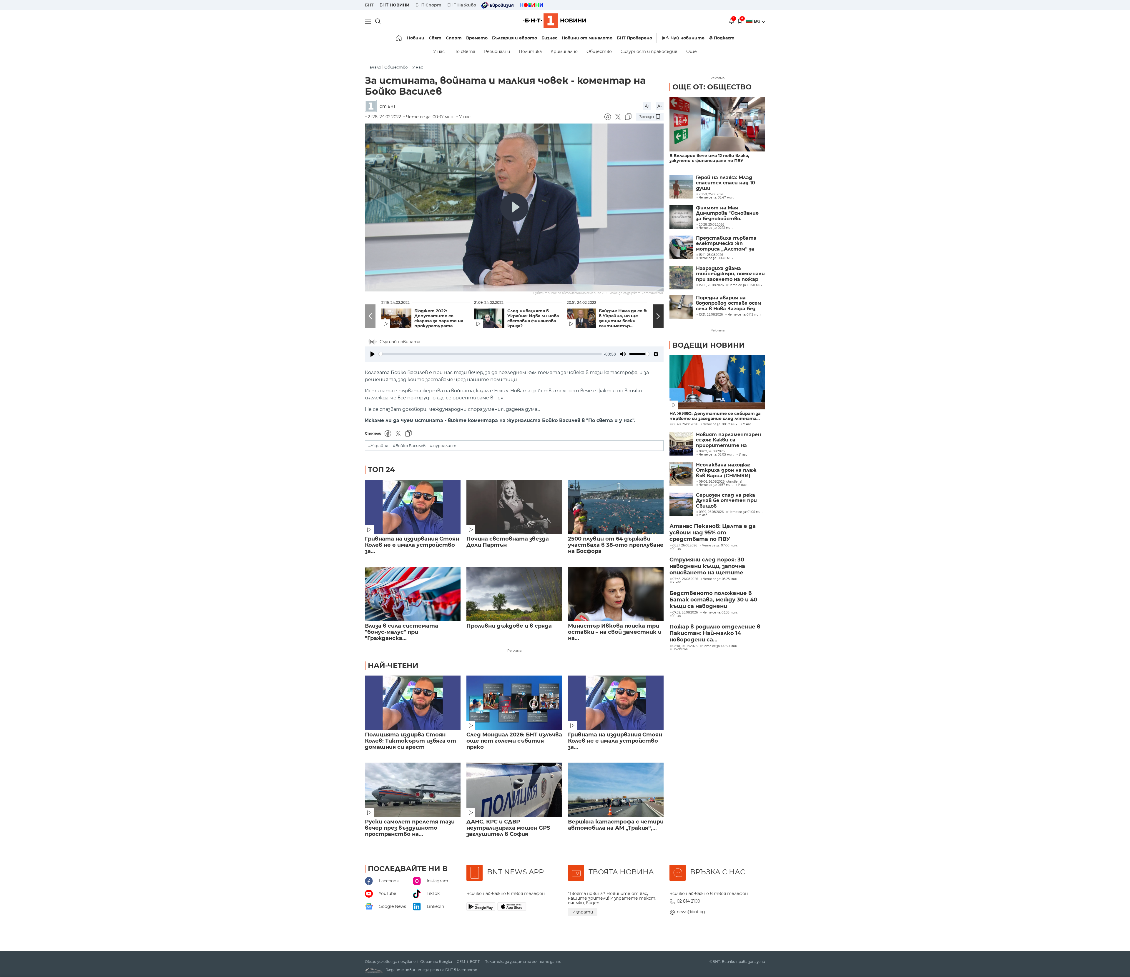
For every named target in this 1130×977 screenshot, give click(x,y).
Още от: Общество (712, 87)
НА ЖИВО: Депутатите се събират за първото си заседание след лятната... (714, 416)
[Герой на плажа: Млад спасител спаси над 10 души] (681, 187)
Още (691, 51)
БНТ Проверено (634, 38)
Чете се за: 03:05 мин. (716, 454)
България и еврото (514, 38)
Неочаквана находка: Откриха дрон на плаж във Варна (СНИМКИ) (726, 470)
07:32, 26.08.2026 (685, 612)
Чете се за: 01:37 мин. (716, 485)
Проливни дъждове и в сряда (509, 626)
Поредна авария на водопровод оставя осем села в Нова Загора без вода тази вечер (728, 303)
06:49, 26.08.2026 (685, 424)
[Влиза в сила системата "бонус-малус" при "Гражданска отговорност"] (413, 594)
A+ (647, 106)
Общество (599, 51)
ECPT (475, 962)
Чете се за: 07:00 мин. (719, 545)
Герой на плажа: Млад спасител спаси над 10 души (725, 183)
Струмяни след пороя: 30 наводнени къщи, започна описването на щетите (707, 566)
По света (464, 51)
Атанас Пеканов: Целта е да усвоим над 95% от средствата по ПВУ (712, 532)
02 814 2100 (688, 901)
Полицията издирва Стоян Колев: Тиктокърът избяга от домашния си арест (410, 741)
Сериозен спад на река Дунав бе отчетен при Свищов (726, 501)
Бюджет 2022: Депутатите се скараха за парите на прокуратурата (438, 319)
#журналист (443, 446)
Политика (530, 51)
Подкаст (724, 38)
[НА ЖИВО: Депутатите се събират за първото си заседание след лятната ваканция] (717, 382)
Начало (373, 67)
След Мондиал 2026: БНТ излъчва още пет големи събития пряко (514, 741)
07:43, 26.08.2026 (685, 579)
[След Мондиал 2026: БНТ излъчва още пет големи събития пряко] (514, 703)
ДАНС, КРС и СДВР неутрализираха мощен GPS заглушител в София (508, 828)
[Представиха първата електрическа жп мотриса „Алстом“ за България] (681, 247)
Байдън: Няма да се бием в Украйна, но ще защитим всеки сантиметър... (627, 319)
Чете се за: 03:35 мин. (720, 612)
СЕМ (461, 962)
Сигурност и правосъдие (649, 51)
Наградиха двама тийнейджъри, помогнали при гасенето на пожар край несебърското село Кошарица (730, 274)
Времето (477, 38)
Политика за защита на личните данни (522, 962)
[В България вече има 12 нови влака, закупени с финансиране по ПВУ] (717, 124)
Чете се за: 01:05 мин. (746, 512)
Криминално (564, 51)
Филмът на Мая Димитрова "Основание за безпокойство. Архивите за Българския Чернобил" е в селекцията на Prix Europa (729, 213)
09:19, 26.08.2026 (711, 512)
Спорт (454, 38)
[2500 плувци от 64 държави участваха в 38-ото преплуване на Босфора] (616, 507)
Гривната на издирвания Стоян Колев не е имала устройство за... (412, 545)
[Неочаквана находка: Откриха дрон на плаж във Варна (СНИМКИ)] (681, 474)
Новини (415, 38)
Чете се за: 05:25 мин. (720, 579)
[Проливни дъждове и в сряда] (514, 594)
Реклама (514, 650)
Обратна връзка (436, 962)
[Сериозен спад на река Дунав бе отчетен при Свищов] (681, 504)
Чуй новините (687, 38)
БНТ (369, 5)
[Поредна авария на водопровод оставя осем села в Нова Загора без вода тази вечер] (681, 307)
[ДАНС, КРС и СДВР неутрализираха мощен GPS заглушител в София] (514, 790)
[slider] (490, 354)
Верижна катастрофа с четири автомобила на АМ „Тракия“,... (616, 825)
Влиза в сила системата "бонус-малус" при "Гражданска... (401, 632)
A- (659, 106)
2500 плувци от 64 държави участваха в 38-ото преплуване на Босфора (616, 545)
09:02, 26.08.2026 (711, 451)
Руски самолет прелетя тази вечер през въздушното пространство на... (410, 828)
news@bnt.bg (691, 911)
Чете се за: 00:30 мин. (720, 646)
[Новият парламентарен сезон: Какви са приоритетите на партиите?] (681, 444)
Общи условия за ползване (390, 962)
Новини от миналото (587, 38)
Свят (435, 38)
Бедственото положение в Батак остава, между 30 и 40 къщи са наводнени (713, 599)
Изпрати (582, 912)
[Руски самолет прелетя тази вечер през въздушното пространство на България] (413, 790)
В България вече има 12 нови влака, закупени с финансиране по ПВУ (709, 158)
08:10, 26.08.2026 (684, 646)
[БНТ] (372, 106)
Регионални (497, 51)
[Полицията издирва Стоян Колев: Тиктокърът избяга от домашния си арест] (413, 703)
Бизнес (549, 38)
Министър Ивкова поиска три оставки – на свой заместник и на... (615, 632)
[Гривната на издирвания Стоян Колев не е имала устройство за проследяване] (413, 507)
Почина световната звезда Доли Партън (507, 542)
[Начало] (399, 38)
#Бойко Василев (409, 446)
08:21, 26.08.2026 (684, 545)
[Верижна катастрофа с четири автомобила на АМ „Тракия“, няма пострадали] (616, 790)
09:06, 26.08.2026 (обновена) (720, 482)
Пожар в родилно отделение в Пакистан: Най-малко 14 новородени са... (714, 633)
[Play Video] (514, 207)
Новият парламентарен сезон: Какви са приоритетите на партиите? (728, 440)
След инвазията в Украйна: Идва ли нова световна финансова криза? (533, 319)
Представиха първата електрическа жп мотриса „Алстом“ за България (726, 244)
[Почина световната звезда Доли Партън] (514, 507)
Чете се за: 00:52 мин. (720, 424)
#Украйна (378, 446)
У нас (439, 51)
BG (758, 21)
